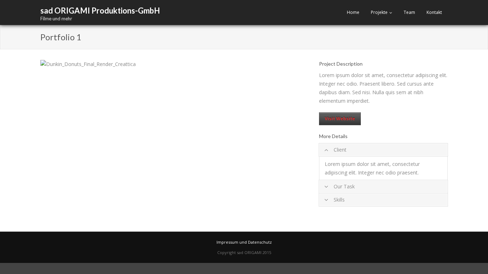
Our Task (344, 186)
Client (340, 149)
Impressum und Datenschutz (244, 242)
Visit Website (340, 119)
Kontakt (434, 12)
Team (409, 12)
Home (353, 12)
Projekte (379, 12)
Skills (339, 199)
